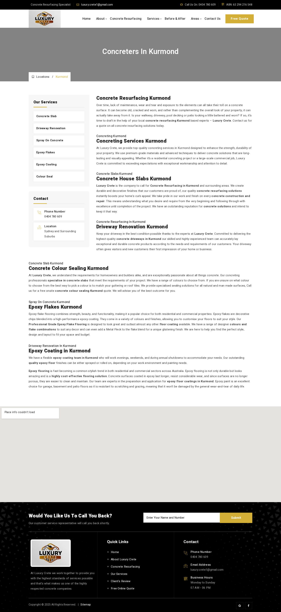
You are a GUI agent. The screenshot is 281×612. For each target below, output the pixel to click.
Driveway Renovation (51, 128)
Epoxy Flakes (45, 152)
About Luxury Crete (123, 559)
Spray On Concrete (49, 140)
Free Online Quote (122, 588)
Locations (41, 77)
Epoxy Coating (46, 164)
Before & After (175, 18)
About (100, 18)
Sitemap (85, 605)
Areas (195, 18)
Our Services (119, 574)
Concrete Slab (46, 116)
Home (86, 18)
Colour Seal (44, 176)
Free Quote (239, 18)
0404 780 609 (53, 216)
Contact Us (212, 18)
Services (153, 18)
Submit (236, 518)
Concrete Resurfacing (125, 18)
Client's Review (121, 581)
